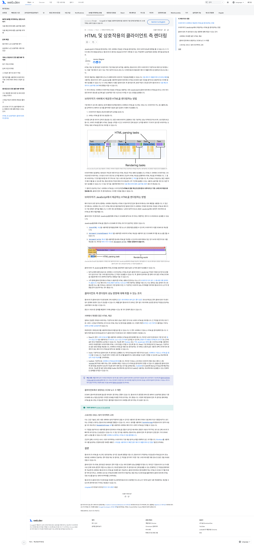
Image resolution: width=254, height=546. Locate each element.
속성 (95, 228)
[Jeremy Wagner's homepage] (100, 62)
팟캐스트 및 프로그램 (152, 533)
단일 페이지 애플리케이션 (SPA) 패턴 (155, 77)
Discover (42, 2)
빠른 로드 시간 (15, 13)
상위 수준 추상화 (94, 358)
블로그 (72, 2)
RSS (200, 533)
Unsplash (88, 487)
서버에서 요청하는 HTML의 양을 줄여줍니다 (121, 435)
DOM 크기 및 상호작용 (103, 408)
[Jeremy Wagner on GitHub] (94, 62)
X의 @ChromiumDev (205, 523)
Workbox (159, 440)
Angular (221, 13)
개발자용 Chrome (151, 523)
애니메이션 (132, 13)
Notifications (79, 13)
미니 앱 (142, 13)
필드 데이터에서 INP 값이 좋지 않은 (130, 300)
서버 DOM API (103, 337)
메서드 (101, 234)
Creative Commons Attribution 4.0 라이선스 (118, 505)
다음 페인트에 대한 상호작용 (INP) (135, 184)
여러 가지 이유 (106, 242)
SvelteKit (139, 366)
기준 (50, 2)
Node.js (127, 342)
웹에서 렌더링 (117, 383)
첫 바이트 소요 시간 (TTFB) (117, 340)
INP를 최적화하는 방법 (95, 13)
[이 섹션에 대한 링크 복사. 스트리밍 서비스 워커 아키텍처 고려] (115, 415)
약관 (30, 542)
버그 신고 (94, 523)
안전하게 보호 (162, 13)
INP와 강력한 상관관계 (92, 326)
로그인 (250, 2)
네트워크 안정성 (111, 13)
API (104, 425)
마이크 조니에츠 (108, 487)
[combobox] (214, 2)
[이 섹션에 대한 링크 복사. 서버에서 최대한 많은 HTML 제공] (113, 316)
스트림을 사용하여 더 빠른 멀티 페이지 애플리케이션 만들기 (134, 442)
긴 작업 (134, 178)
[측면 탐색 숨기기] (24, 542)
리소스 (29, 2)
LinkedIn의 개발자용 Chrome (208, 530)
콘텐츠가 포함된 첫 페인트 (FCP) (151, 340)
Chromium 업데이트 (152, 526)
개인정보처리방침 (39, 542)
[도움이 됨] (164, 30)
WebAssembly (176, 13)
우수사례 (81, 2)
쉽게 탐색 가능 (197, 13)
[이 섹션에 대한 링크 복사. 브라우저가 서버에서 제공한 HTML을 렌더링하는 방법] (138, 99)
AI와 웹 (4, 13)
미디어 (151, 13)
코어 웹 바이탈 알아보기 (31, 13)
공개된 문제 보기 (96, 526)
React (123, 13)
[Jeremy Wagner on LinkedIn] (97, 62)
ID (43, 13)
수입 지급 (67, 13)
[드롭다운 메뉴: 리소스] (34, 2)
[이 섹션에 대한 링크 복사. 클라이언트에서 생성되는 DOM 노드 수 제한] (122, 390)
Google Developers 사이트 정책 (108, 507)
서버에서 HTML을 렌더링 (111, 361)
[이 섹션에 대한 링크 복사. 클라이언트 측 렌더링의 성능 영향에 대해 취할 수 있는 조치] (143, 293)
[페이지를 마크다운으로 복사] (93, 42)
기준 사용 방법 (61, 2)
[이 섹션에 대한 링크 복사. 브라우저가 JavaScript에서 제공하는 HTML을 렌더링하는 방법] (147, 197)
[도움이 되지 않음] (167, 30)
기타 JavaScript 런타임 (142, 342)
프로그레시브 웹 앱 (54, 13)
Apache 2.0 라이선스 (160, 505)
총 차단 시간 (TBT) (149, 323)
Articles (5, 8)
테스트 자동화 (210, 13)
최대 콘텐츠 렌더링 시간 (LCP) (117, 283)
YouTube (202, 526)
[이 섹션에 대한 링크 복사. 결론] (91, 448)
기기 (186, 13)
